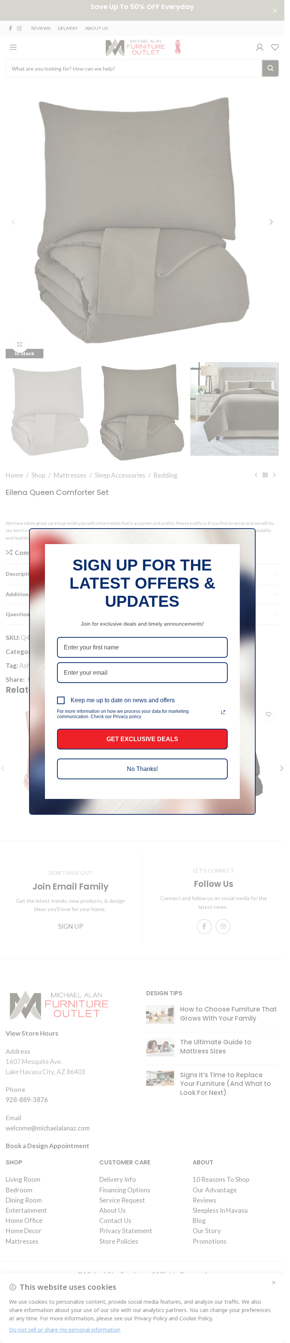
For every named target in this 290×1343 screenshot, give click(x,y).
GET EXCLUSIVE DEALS (142, 739)
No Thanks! (142, 769)
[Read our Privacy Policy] (223, 712)
